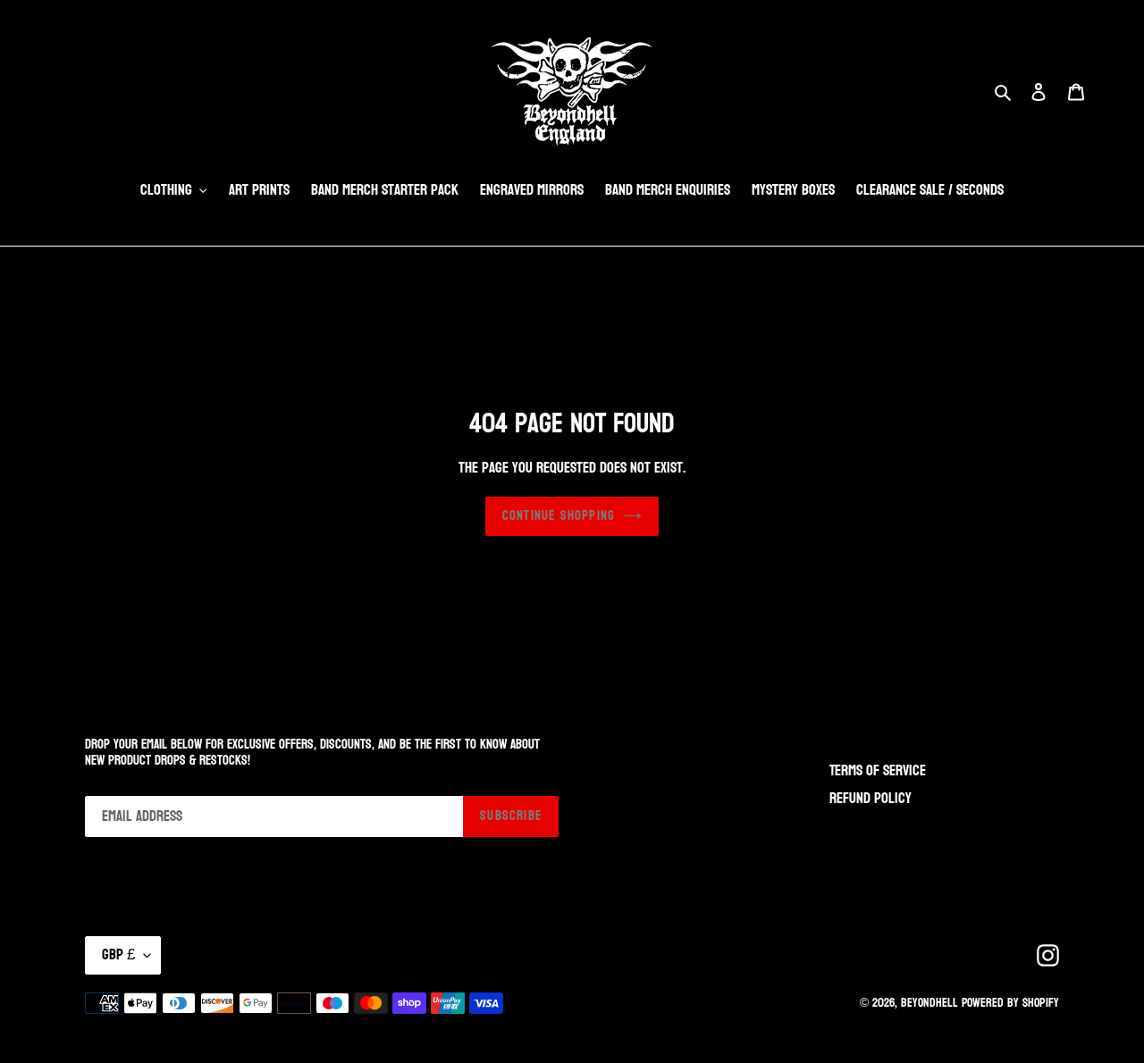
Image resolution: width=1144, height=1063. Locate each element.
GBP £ (118, 954)
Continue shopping (558, 516)
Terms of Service (877, 770)
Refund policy (870, 798)
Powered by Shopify (1010, 1003)
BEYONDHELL (929, 1003)
